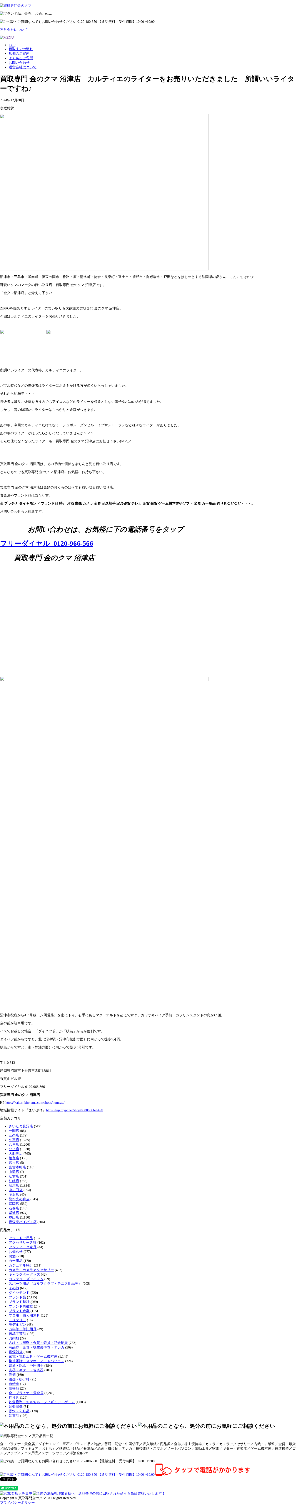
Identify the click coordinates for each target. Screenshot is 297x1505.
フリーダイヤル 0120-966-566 (46, 543)
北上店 (14, 1149)
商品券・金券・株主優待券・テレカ (36, 1347)
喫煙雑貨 (16, 1352)
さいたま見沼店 (21, 1126)
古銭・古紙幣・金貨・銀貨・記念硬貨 (38, 1343)
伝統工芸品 (17, 1334)
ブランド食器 (19, 1311)
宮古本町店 (17, 1167)
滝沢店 (14, 1194)
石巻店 (14, 1208)
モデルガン (17, 1324)
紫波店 (14, 1213)
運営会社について (14, 29)
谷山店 (14, 1217)
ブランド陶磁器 (21, 1306)
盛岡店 (14, 1204)
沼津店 (14, 1185)
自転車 (14, 1384)
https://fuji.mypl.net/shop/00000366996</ (74, 1110)
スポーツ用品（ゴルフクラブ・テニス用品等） (45, 1283)
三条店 (14, 1135)
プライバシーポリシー (17, 1502)
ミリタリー (17, 1320)
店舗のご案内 (19, 53)
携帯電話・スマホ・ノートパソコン (36, 1361)
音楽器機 (16, 1406)
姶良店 (14, 1158)
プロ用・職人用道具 (24, 1315)
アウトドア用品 (21, 1238)
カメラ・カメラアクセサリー (31, 1270)
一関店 (14, 1131)
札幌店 (14, 1181)
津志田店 (16, 1190)
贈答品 (14, 1388)
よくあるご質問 (21, 58)
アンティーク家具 (23, 1247)
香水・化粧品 (19, 1411)
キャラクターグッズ (24, 1274)
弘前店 (14, 1176)
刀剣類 (14, 1338)
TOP (12, 45)
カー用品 (16, 1261)
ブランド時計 (19, 1302)
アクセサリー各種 (23, 1242)
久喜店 (14, 1140)
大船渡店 (16, 1153)
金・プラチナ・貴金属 (26, 1393)
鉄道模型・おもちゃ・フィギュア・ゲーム (42, 1402)
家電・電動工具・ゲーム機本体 (33, 1356)
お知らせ (16, 1251)
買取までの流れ (21, 49)
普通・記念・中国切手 (26, 1365)
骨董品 (14, 1416)
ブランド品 (17, 1297)
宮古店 (14, 1163)
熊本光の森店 (19, 1199)
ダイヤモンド (19, 1292)
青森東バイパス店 (23, 1222)
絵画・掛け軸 (19, 1379)
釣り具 (14, 1397)
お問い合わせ (19, 62)
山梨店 (14, 1172)
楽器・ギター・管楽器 (26, 1370)
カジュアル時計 (21, 1265)
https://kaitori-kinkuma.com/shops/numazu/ (34, 1102)
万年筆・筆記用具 (23, 1329)
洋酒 (12, 1375)
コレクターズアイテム (26, 1279)
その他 (14, 1288)
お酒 (12, 1256)
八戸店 (14, 1144)
